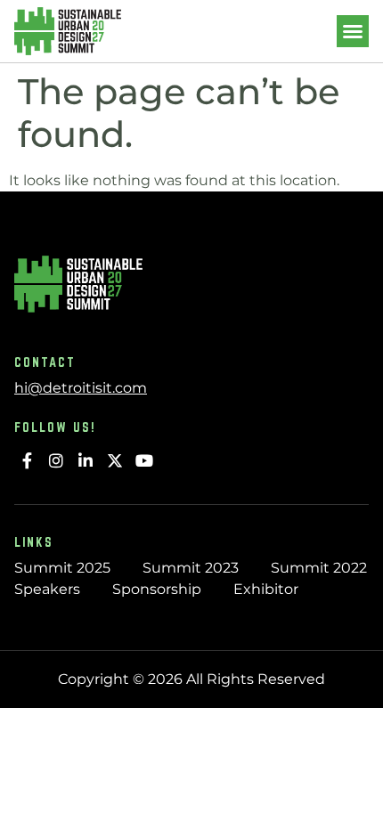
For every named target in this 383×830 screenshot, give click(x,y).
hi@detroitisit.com (80, 387)
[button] (353, 31)
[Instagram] (56, 461)
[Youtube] (144, 461)
